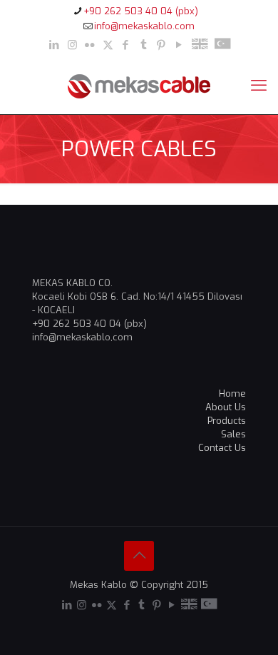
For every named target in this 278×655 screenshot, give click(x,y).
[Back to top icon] (139, 556)
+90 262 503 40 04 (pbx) (140, 11)
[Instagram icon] (72, 45)
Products (226, 421)
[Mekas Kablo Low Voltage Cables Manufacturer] (139, 85)
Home (232, 393)
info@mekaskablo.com (144, 26)
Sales (233, 434)
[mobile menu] (259, 85)
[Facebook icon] (125, 45)
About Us (225, 407)
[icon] (199, 45)
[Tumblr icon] (143, 45)
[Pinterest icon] (161, 45)
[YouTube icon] (179, 45)
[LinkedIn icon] (54, 45)
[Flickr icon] (90, 45)
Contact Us (222, 448)
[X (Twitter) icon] (108, 45)
